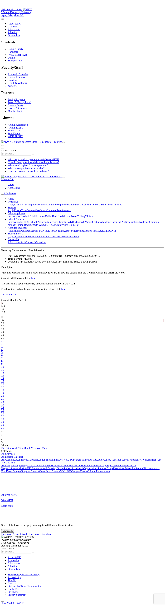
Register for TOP (35, 230)
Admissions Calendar (12, 456)
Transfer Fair (154, 459)
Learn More (7, 505)
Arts (78, 465)
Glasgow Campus (30, 471)
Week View (18, 448)
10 (2, 366)
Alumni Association (18, 124)
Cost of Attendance (17, 108)
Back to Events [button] (9, 294)
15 (2, 381)
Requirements (64, 204)
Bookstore (13, 51)
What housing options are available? (26, 168)
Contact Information (35, 242)
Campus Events (60, 465)
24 (2, 407)
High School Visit (125, 459)
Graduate (25, 216)
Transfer (12, 207)
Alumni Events (15, 127)
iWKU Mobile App (18, 54)
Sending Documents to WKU (86, 204)
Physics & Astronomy (34, 465)
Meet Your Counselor (46, 204)
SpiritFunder (14, 133)
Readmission (70, 216)
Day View (6, 448)
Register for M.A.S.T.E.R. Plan (100, 230)
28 (2, 419)
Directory (12, 80)
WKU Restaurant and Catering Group (44, 468)
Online (48, 216)
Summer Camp (105, 468)
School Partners (16, 219)
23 (2, 404)
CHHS (48, 465)
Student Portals (15, 233)
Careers (11, 583)
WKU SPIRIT (15, 136)
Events (17, 204)
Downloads (8, 531)
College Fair (109, 459)
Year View (42, 448)
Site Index (13, 592)
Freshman (13, 201)
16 (2, 384)
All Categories (8, 459)
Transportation (15, 60)
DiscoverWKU (62, 459)
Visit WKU (7, 500)
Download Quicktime (40, 534)
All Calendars (8, 453)
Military (89, 216)
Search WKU (9, 150)
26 (2, 413)
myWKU (12, 85)
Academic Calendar (18, 74)
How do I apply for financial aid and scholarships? (33, 162)
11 (2, 369)
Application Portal (17, 230)
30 (2, 424)
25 (2, 410)
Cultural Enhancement (98, 471)
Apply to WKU (9, 494)
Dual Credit (58, 216)
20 (2, 395)
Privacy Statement (17, 594)
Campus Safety (15, 49)
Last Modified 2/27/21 (13, 603)
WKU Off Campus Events (73, 471)
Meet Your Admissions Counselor (62, 225)
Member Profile (16, 111)
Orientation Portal (35, 236)
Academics (13, 26)
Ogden (19, 465)
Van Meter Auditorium (132, 468)
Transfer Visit (141, 459)
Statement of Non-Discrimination (24, 586)
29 (2, 422)
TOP (72, 459)
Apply (4, 15)
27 (2, 416)
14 (2, 378)
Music (22, 468)
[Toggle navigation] (2, 194)
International (14, 216)
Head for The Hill (45, 459)
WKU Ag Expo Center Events (111, 465)
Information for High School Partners (27, 222)
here (33, 278)
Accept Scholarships (73, 230)
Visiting (81, 216)
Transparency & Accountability (23, 574)
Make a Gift (14, 130)
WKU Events (8, 462)
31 (2, 427)
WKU (11, 185)
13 (2, 375)
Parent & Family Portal (19, 102)
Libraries (14, 468)
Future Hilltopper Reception (89, 459)
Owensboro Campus (49, 471)
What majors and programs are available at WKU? (33, 159)
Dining (11, 57)
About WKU (14, 23)
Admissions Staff (16, 242)
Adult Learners (37, 216)
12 (2, 372)
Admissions (14, 29)
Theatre (117, 468)
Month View (30, 448)
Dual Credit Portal (53, 236)
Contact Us (13, 239)
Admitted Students (17, 227)
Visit (10, 15)
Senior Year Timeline (111, 204)
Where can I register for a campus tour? (28, 165)
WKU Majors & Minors (80, 222)
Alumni (72, 465)
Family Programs (16, 99)
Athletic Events (88, 465)
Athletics (12, 32)
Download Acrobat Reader (15, 534)
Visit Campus (28, 204)
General (32, 459)
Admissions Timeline (57, 222)
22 (2, 401)
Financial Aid (118, 222)
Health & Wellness (17, 83)
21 (2, 398)
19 (2, 393)
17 (2, 387)
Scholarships (131, 222)
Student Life (14, 35)
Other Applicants (16, 213)
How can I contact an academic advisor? (28, 171)
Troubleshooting (71, 236)
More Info (19, 15)
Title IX (12, 580)
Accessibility (14, 577)
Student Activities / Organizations (80, 468)
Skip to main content (11, 9)
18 (2, 390)
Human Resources (17, 77)
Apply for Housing (53, 230)
